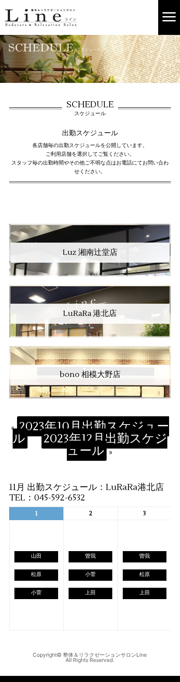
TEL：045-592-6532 (47, 498)
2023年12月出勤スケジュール (105, 445)
